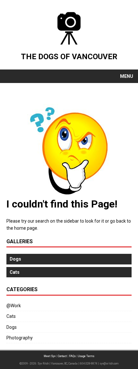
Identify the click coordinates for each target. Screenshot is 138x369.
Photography (19, 337)
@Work (13, 305)
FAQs (72, 356)
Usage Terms (86, 356)
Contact (62, 356)
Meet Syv (50, 356)
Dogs (11, 327)
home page (25, 228)
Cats (11, 316)
